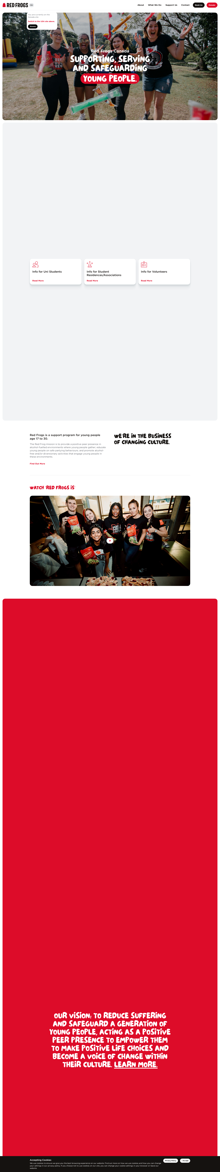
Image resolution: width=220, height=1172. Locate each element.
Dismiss (33, 26)
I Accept (185, 1161)
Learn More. (136, 1065)
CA (31, 5)
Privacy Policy (170, 1161)
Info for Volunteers (154, 271)
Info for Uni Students (47, 271)
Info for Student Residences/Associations (104, 273)
